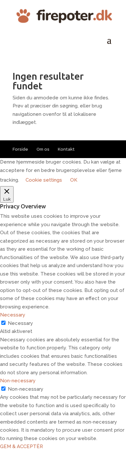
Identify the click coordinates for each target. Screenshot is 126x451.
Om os (43, 149)
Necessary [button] (12, 315)
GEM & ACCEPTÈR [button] (21, 446)
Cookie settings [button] (44, 180)
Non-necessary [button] (18, 381)
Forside (20, 149)
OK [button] (73, 180)
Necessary (20, 323)
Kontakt (66, 149)
